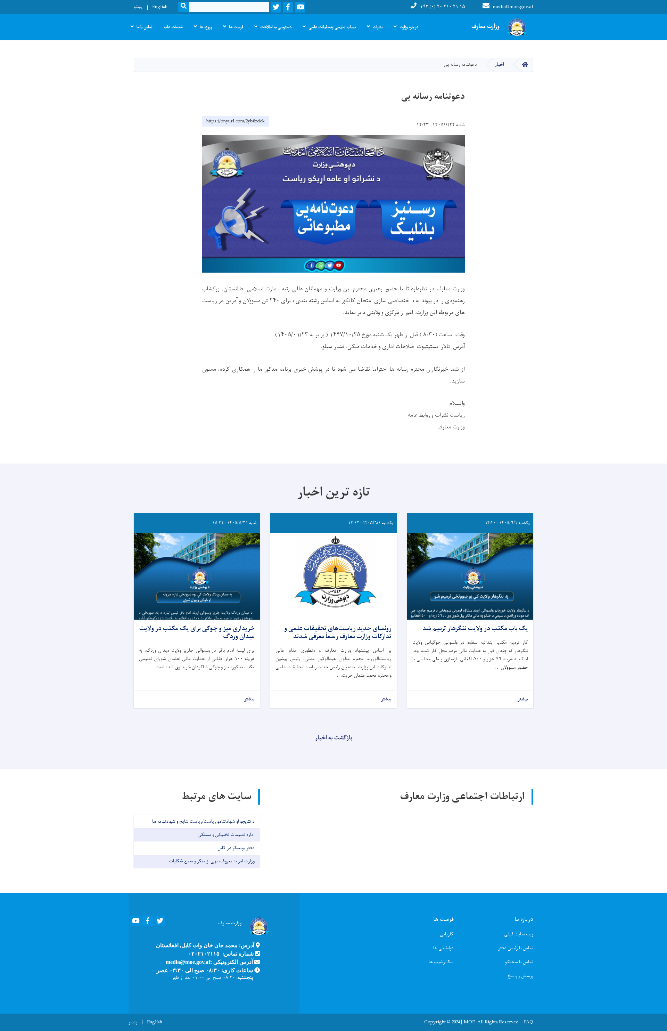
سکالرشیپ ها (441, 962)
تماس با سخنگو (519, 962)
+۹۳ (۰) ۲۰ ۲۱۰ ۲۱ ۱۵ (442, 6)
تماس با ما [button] (145, 27)
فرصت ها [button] (236, 27)
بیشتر (523, 699)
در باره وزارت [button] (409, 27)
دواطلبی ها (443, 948)
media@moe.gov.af (513, 6)
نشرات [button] (377, 27)
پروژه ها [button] (206, 27)
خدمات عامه (173, 27)
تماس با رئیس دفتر (515, 948)
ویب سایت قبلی (518, 934)
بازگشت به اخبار (333, 737)
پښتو (138, 6)
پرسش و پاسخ (520, 976)
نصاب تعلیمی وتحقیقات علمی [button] (332, 27)
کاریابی (447, 934)
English (159, 6)
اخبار (499, 64)
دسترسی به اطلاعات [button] (275, 27)
